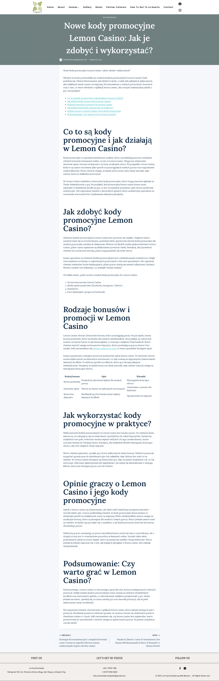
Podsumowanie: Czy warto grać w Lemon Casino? (91, 114)
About (61, 7)
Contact (168, 7)
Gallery (87, 7)
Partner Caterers (116, 7)
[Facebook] (180, 4)
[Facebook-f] (180, 668)
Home (50, 7)
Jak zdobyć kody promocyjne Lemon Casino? (89, 101)
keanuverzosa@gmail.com (76, 60)
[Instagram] (180, 10)
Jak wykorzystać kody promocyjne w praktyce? (90, 107)
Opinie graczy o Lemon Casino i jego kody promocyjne (94, 111)
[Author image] (60, 59)
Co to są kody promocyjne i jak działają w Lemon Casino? (95, 98)
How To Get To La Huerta (145, 7)
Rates (99, 7)
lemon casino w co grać (104, 348)
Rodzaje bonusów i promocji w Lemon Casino (89, 104)
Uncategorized (109, 17)
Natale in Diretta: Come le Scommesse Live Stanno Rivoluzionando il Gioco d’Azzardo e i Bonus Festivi (137, 640)
